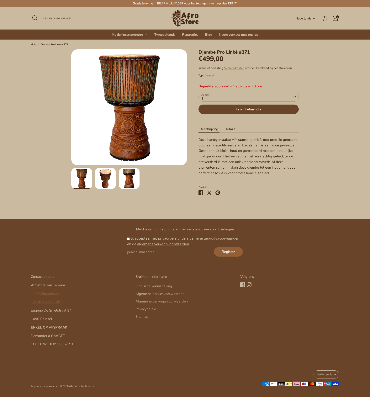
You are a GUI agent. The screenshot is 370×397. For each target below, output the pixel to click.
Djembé (209, 75)
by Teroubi (87, 386)
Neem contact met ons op (238, 34)
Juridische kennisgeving (153, 286)
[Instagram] (249, 284)
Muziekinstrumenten (128, 34)
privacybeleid (169, 238)
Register (228, 251)
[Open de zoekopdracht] (35, 18)
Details (230, 129)
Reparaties (190, 34)
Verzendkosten (234, 68)
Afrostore (75, 386)
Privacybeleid (145, 309)
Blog (208, 34)
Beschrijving (209, 129)
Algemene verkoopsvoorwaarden (161, 301)
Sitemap (141, 316)
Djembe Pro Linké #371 (54, 44)
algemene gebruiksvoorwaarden (213, 238)
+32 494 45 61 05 (45, 302)
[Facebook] (242, 284)
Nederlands (303, 18)
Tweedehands (164, 34)
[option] (129, 108)
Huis (33, 44)
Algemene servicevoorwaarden (159, 293)
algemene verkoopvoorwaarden (163, 244)
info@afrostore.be (45, 293)
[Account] (325, 18)
